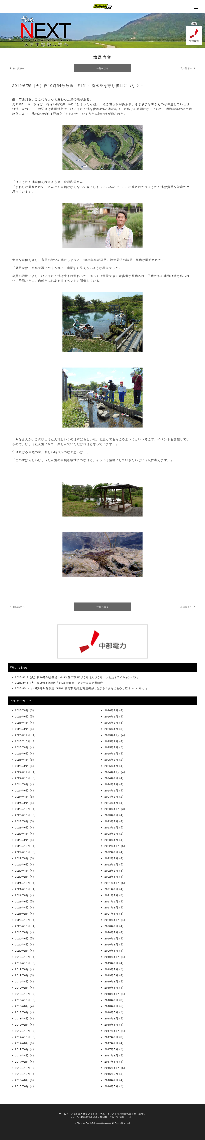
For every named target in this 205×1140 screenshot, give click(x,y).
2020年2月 (22, 950)
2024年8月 (22, 784)
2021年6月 (22, 901)
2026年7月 (111, 710)
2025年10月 (22, 741)
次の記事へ (186, 68)
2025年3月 (111, 759)
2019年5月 (111, 975)
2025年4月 (22, 759)
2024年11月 (112, 772)
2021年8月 (22, 895)
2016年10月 (22, 1074)
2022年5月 (111, 864)
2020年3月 (111, 944)
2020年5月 (111, 938)
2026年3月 (111, 722)
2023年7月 (111, 821)
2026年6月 (22, 716)
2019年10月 (22, 963)
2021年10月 (22, 889)
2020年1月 (111, 950)
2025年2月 (22, 766)
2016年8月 (22, 1080)
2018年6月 (22, 1012)
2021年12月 (22, 883)
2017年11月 (112, 1031)
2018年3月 (111, 1018)
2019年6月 (22, 975)
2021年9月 (111, 889)
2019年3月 (111, 981)
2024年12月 (22, 772)
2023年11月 (112, 809)
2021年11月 (112, 883)
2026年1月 (111, 729)
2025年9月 (111, 741)
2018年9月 (111, 1000)
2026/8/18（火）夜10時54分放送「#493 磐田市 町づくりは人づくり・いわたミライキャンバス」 (77, 677)
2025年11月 (112, 735)
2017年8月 (22, 1043)
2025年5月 (111, 753)
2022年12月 (22, 846)
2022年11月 (112, 846)
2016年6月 (22, 1086)
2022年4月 (22, 870)
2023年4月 (22, 833)
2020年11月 (112, 920)
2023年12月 (22, 809)
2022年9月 (111, 852)
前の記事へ (19, 68)
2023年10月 (22, 815)
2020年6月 (22, 938)
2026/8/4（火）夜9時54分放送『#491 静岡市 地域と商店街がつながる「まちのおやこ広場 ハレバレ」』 (82, 688)
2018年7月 (111, 1006)
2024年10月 (22, 778)
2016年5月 (111, 1086)
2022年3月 (111, 870)
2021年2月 (22, 913)
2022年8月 (22, 858)
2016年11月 (112, 1068)
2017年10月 (22, 1037)
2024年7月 (111, 784)
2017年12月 (22, 1031)
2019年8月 (22, 969)
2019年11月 (112, 957)
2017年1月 (111, 1061)
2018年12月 (22, 994)
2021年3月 (111, 907)
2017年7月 (111, 1043)
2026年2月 (22, 729)
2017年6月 (22, 1049)
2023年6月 (22, 827)
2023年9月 (111, 815)
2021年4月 (22, 907)
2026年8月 (22, 710)
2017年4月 (22, 1055)
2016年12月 (22, 1068)
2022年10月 (22, 852)
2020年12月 (22, 920)
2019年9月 (111, 963)
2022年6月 (22, 864)
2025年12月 (22, 735)
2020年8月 (22, 932)
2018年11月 (112, 994)
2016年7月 (111, 1080)
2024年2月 (22, 803)
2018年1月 (111, 1024)
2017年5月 (111, 1049)
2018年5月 (111, 1012)
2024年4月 (22, 796)
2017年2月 (22, 1061)
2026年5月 (111, 716)
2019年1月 (111, 987)
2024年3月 (111, 796)
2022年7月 (111, 858)
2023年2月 (22, 840)
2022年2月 (22, 876)
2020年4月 (22, 944)
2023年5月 (111, 827)
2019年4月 (22, 981)
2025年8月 (22, 747)
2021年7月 (111, 895)
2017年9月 (111, 1037)
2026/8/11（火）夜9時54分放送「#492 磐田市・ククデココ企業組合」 (60, 682)
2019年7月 (111, 969)
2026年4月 (22, 722)
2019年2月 (22, 987)
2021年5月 (111, 901)
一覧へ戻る (102, 68)
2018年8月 (22, 1006)
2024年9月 (111, 778)
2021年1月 (111, 913)
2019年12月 (22, 957)
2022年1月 (111, 876)
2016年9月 (111, 1074)
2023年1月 (111, 840)
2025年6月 (22, 753)
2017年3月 (111, 1055)
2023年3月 (111, 833)
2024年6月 (22, 790)
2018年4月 (22, 1018)
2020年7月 (111, 932)
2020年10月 (22, 926)
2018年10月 (22, 1000)
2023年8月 (22, 821)
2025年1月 (111, 766)
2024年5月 (111, 790)
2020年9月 (111, 926)
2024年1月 (111, 803)
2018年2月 (22, 1024)
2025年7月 (111, 747)
